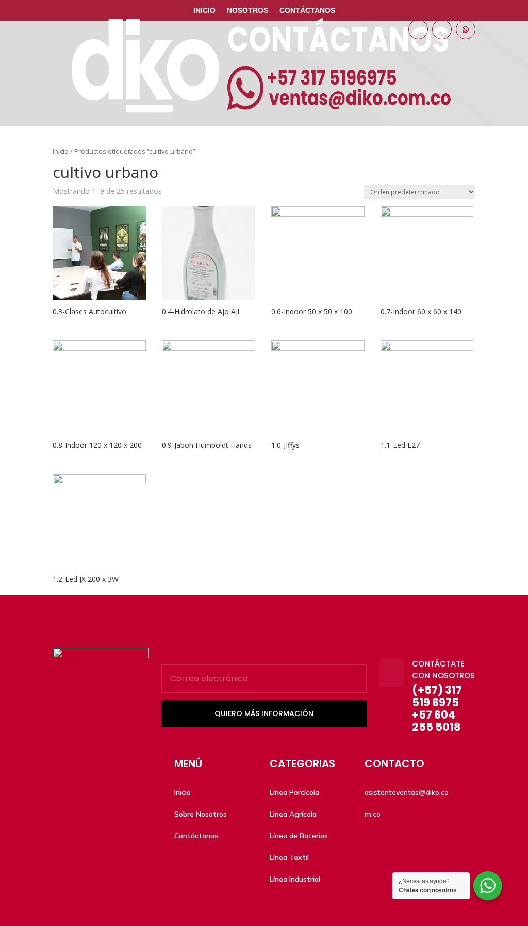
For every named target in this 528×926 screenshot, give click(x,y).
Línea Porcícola (294, 792)
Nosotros (247, 10)
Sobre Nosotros (200, 814)
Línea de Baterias (299, 835)
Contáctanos (307, 10)
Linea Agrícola (293, 814)
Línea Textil (289, 857)
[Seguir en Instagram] (442, 29)
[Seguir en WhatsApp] (465, 29)
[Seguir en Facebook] (418, 29)
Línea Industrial (295, 879)
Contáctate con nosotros (443, 669)
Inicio (204, 10)
